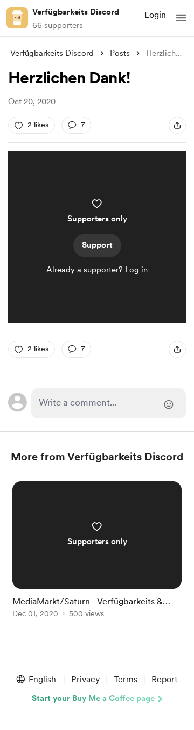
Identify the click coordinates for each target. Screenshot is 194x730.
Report (164, 679)
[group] (97, 555)
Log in (136, 269)
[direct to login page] (108, 403)
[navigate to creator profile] (17, 17)
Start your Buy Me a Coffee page (93, 698)
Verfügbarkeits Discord (75, 12)
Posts (120, 53)
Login (155, 15)
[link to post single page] (97, 551)
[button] (181, 17)
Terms (125, 679)
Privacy (85, 679)
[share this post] (177, 125)
